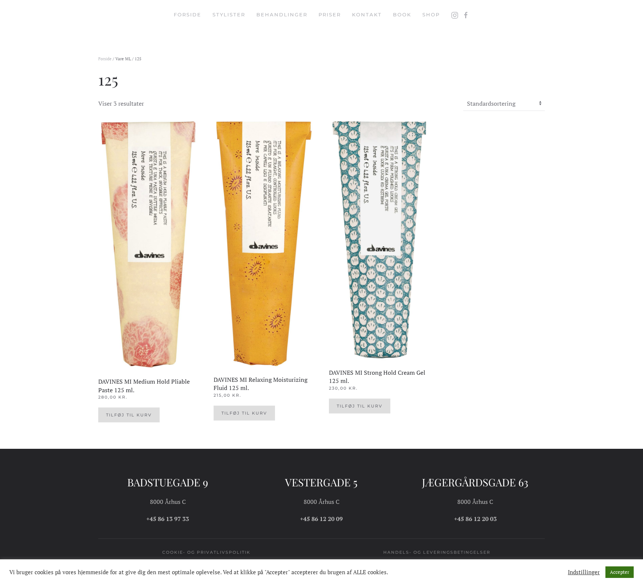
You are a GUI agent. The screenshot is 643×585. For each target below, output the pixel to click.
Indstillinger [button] (584, 572)
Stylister (228, 14)
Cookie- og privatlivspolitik (206, 552)
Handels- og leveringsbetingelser (436, 552)
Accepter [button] (619, 572)
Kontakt (367, 14)
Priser (330, 14)
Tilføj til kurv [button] (129, 415)
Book (402, 14)
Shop (431, 14)
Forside (187, 14)
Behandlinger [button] (281, 14)
